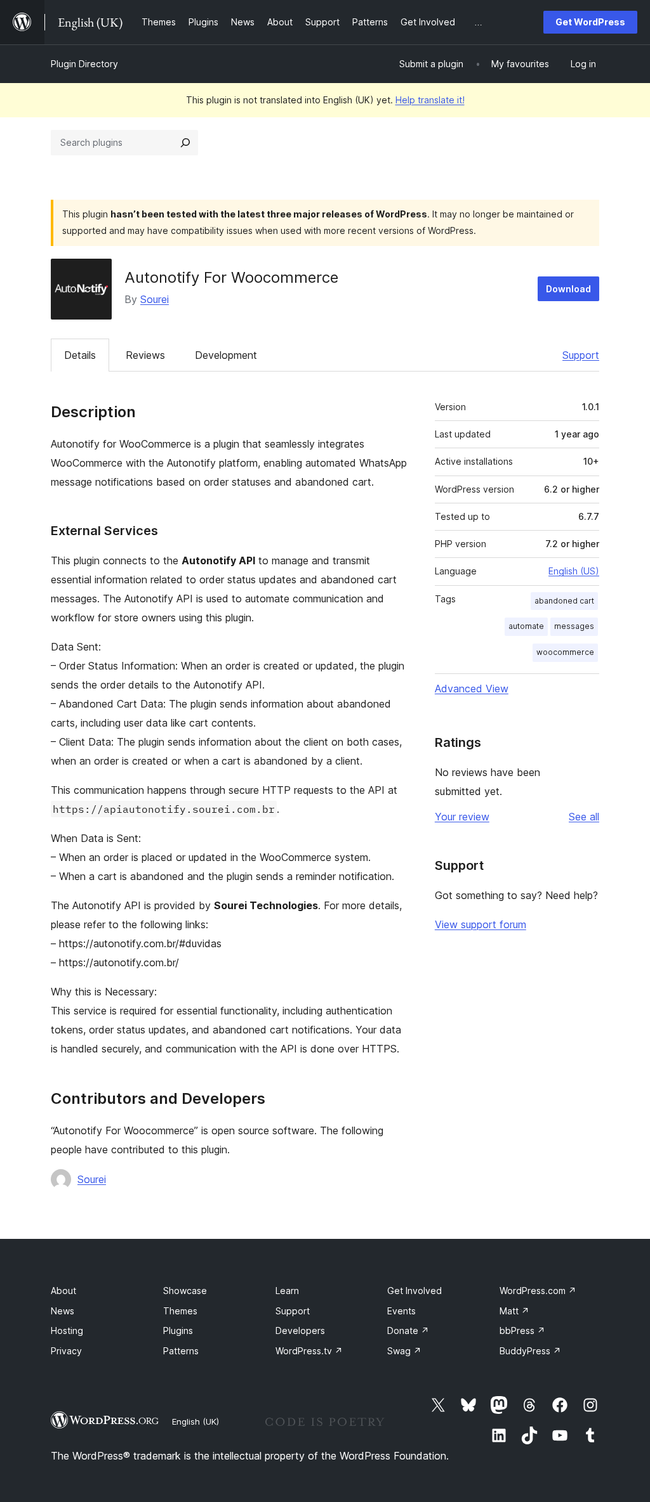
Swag (404, 1350)
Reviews (145, 355)
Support (580, 355)
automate (526, 626)
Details (80, 355)
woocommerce (565, 652)
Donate (408, 1330)
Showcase (185, 1290)
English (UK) (195, 1421)
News (62, 1310)
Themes (180, 1310)
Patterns (181, 1350)
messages (574, 626)
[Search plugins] (185, 142)
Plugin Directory (84, 63)
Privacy (66, 1350)
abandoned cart (564, 600)
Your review (462, 816)
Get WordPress (590, 21)
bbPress (522, 1330)
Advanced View (471, 688)
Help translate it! (430, 99)
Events (401, 1310)
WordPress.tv (309, 1350)
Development (226, 355)
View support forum (480, 924)
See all (584, 816)
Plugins (178, 1330)
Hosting (67, 1330)
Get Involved (414, 1290)
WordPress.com (538, 1290)
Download (568, 288)
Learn (287, 1290)
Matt (514, 1310)
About (63, 1290)
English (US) (573, 571)
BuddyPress (530, 1350)
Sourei (154, 299)
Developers (300, 1330)
